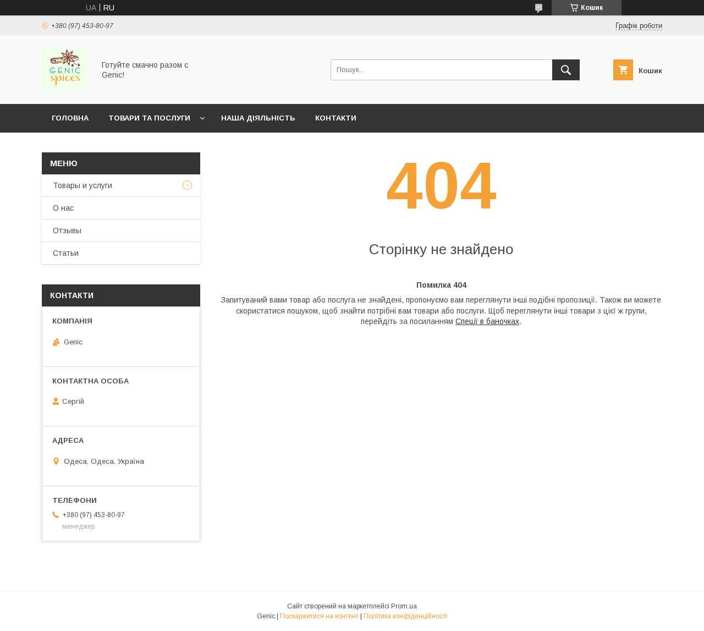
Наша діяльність (258, 118)
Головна (70, 118)
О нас (63, 208)
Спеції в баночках (487, 321)
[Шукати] (566, 69)
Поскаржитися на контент (319, 616)
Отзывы (67, 230)
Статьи (66, 253)
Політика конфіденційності (405, 616)
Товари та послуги (149, 118)
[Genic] (65, 89)
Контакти (335, 118)
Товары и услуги (82, 185)
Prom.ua (404, 606)
